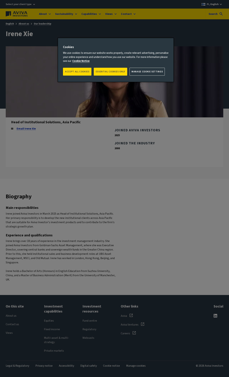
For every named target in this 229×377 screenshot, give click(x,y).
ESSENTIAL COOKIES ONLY (110, 71)
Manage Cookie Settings (147, 71)
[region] (116, 60)
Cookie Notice (81, 61)
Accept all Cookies (77, 71)
